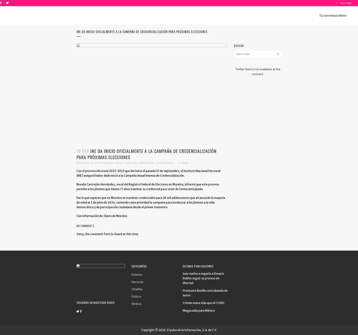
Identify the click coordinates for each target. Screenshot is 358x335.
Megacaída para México (199, 310)
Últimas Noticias (349, 9)
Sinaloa (136, 303)
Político (129, 163)
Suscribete (339, 15)
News (118, 163)
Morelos (107, 163)
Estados (136, 274)
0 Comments (165, 163)
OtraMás (136, 289)
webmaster (146, 163)
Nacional (137, 282)
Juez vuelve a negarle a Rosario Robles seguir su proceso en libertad (203, 278)
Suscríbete (346, 3)
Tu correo (325, 15)
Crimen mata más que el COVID (203, 303)
